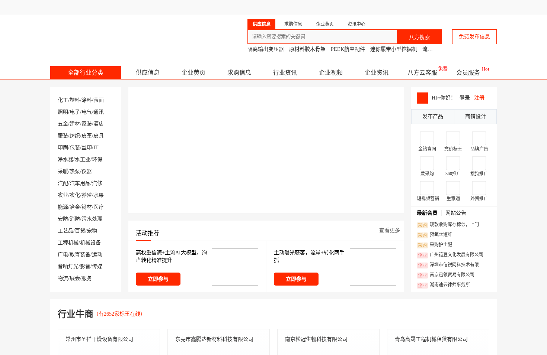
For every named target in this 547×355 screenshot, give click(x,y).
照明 (63, 112)
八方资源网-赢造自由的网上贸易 (109, 33)
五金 (63, 124)
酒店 (98, 124)
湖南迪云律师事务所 (444, 285)
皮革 (86, 136)
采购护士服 (435, 245)
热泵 (75, 171)
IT (96, 147)
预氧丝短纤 (435, 235)
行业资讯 (285, 72)
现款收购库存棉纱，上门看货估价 (452, 225)
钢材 (86, 207)
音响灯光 (68, 266)
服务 (86, 278)
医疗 (98, 207)
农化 (75, 195)
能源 (63, 207)
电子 (75, 112)
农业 (63, 195)
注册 (479, 98)
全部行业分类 (85, 72)
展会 (75, 278)
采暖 (63, 171)
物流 (63, 278)
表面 (98, 100)
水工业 (82, 159)
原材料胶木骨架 (307, 49)
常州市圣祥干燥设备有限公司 (99, 339)
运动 (97, 254)
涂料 (86, 100)
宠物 (92, 231)
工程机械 (68, 242)
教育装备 (80, 254)
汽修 (97, 183)
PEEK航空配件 (348, 49)
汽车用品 (80, 183)
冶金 (75, 207)
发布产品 (432, 116)
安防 (63, 219)
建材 (75, 124)
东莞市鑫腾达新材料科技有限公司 (214, 339)
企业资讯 (376, 72)
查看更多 (389, 230)
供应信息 (148, 72)
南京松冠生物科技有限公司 (316, 339)
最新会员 (427, 213)
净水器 (65, 159)
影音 (85, 266)
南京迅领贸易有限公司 (446, 275)
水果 (98, 195)
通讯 (98, 112)
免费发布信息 (474, 36)
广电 (63, 254)
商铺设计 (475, 116)
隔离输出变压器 (265, 49)
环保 (97, 159)
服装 (63, 136)
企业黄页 (193, 72)
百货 (80, 231)
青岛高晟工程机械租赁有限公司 (431, 339)
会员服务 (468, 72)
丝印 (86, 147)
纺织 (75, 136)
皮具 (98, 136)
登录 (465, 98)
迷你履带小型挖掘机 (393, 49)
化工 (63, 100)
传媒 (97, 266)
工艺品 (65, 231)
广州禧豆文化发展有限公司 (450, 255)
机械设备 (90, 242)
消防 (75, 219)
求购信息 (239, 72)
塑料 (75, 100)
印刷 (63, 147)
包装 (75, 147)
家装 (86, 124)
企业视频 (331, 72)
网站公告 (455, 213)
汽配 (63, 183)
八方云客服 (422, 72)
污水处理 (91, 219)
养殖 (86, 195)
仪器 (86, 171)
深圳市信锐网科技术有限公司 (452, 265)
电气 (86, 112)
